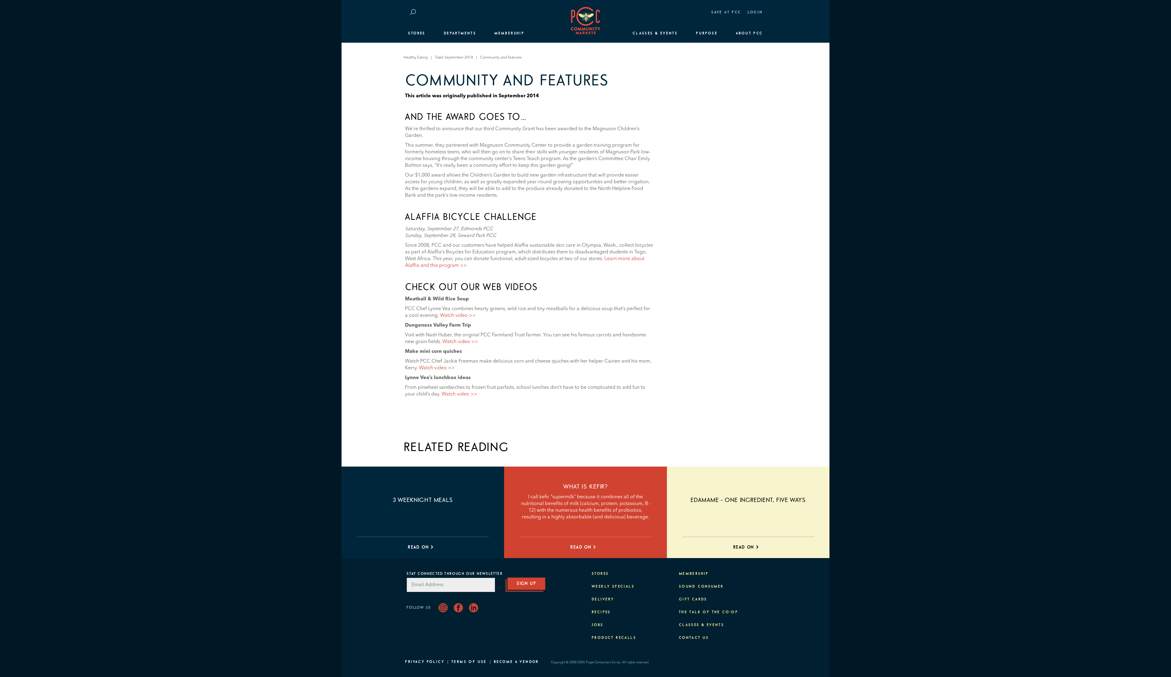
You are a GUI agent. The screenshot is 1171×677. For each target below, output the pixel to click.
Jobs (597, 625)
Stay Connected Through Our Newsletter (454, 574)
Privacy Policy (424, 662)
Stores (416, 33)
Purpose (707, 33)
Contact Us (694, 638)
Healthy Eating (415, 57)
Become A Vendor (516, 662)
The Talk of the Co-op (708, 612)
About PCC (749, 33)
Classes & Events (655, 33)
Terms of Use (469, 662)
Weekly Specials (613, 587)
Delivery (603, 599)
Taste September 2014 (454, 57)
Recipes (601, 612)
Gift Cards (693, 599)
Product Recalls (614, 638)
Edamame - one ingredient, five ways (748, 500)
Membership (509, 33)
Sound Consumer (701, 587)
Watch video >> (458, 315)
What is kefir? (585, 487)
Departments (460, 33)
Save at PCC (726, 12)
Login (755, 12)
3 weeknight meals (423, 500)
